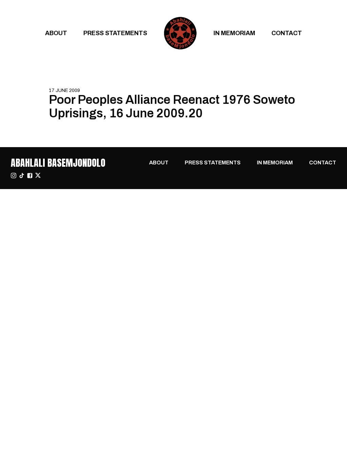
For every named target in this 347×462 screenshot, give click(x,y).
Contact (286, 33)
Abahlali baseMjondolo (58, 163)
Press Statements (115, 33)
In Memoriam (234, 33)
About (56, 33)
